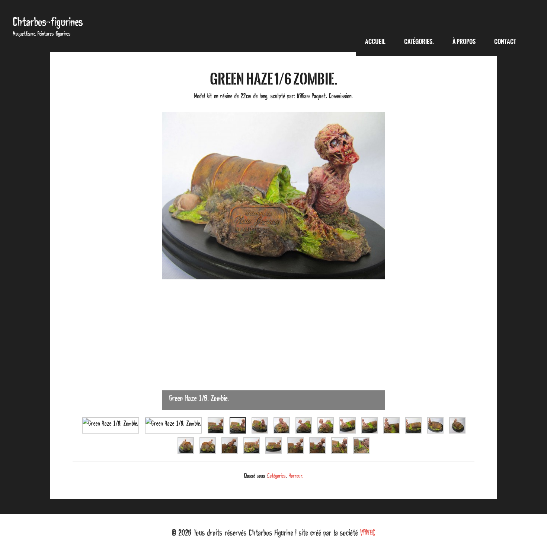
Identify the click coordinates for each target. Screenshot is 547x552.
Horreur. (296, 475)
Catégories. (277, 475)
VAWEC (367, 532)
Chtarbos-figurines (48, 22)
